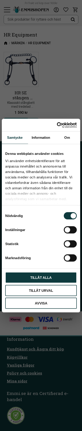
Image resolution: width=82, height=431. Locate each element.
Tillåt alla (41, 278)
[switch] (70, 230)
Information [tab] (41, 137)
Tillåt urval (41, 290)
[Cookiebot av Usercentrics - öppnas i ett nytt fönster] (58, 125)
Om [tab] (67, 137)
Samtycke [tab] (15, 137)
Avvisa (41, 303)
